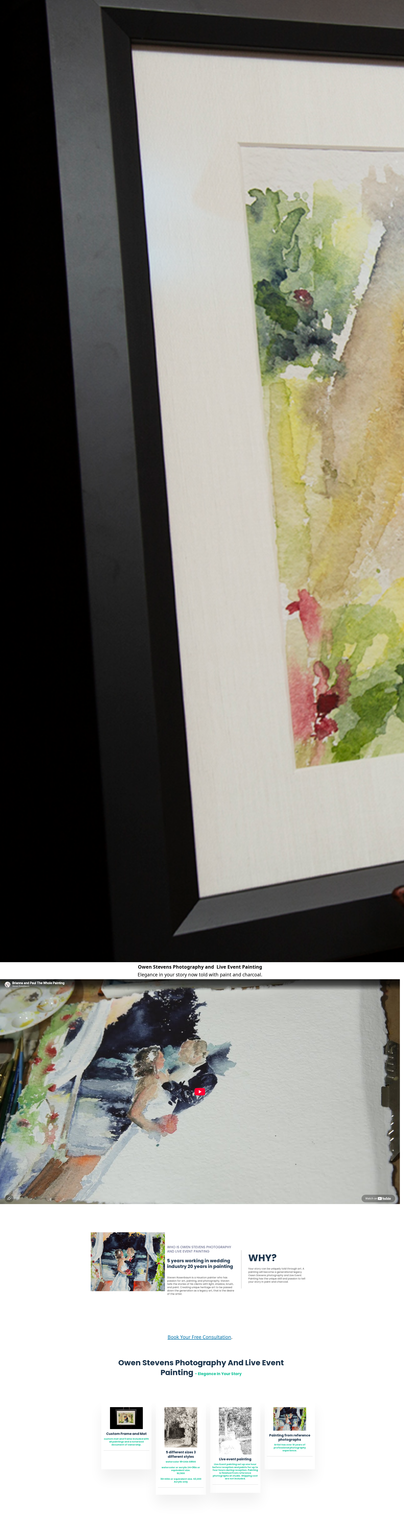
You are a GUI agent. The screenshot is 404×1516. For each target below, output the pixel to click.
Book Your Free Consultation (199, 1337)
